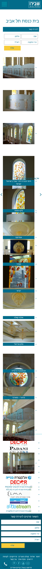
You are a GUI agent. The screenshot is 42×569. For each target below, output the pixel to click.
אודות (32, 557)
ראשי (38, 557)
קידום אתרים (15, 568)
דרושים (30, 559)
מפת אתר (22, 559)
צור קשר (13, 559)
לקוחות (5, 557)
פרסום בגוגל (27, 568)
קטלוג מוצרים (23, 557)
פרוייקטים (13, 557)
